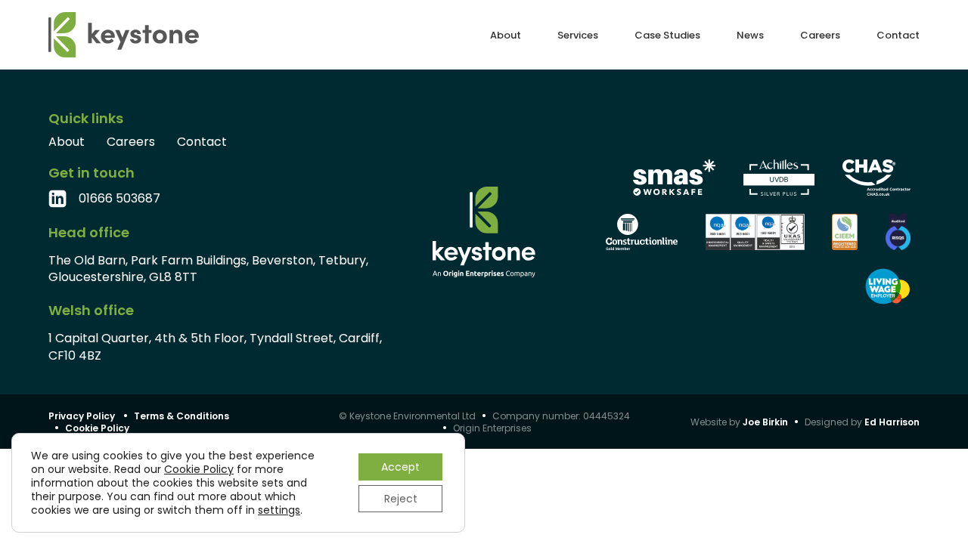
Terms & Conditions (181, 416)
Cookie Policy (97, 428)
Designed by (862, 422)
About (505, 35)
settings (279, 510)
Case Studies (667, 35)
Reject (400, 498)
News (750, 35)
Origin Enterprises (492, 428)
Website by (739, 422)
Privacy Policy (81, 416)
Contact (898, 35)
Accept (400, 466)
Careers (820, 35)
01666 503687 (119, 198)
